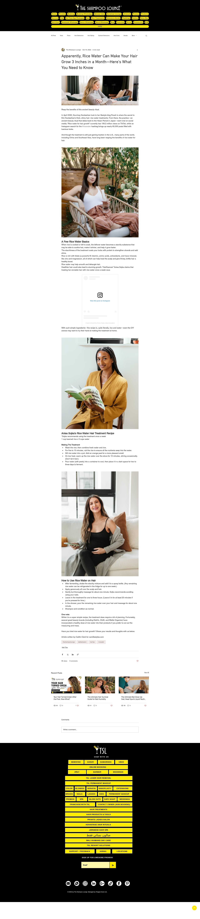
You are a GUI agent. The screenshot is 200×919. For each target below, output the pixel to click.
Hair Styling (91, 35)
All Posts (53, 35)
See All (146, 672)
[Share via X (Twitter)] (68, 654)
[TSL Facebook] (119, 883)
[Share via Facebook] (62, 654)
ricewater (101, 642)
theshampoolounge (69, 642)
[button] (146, 35)
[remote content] (100, 300)
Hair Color (116, 35)
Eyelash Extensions (103, 35)
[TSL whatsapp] (76, 883)
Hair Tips (65, 647)
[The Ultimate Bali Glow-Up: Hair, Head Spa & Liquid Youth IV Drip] (134, 685)
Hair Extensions (78, 35)
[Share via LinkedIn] (73, 654)
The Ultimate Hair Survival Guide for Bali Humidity (98, 698)
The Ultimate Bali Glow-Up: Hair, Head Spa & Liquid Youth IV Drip (133, 698)
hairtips (92, 642)
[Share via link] (78, 654)
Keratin (126, 35)
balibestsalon (82, 642)
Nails (61, 35)
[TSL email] (68, 883)
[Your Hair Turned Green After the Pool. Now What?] (66, 685)
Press (68, 35)
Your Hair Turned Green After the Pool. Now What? (65, 698)
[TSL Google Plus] (102, 883)
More (133, 35)
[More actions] (137, 50)
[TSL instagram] (85, 883)
